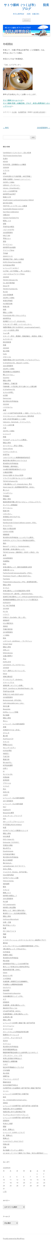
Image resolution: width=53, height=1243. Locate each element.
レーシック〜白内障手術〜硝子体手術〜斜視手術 (20, 1106)
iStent (5, 972)
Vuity (5, 354)
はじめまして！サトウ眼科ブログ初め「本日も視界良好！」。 (25, 1153)
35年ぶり (6, 650)
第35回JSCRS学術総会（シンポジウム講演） (18, 537)
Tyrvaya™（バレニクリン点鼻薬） (15, 440)
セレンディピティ (9, 747)
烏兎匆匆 (6, 777)
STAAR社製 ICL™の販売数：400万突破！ (17, 176)
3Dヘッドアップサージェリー (13, 821)
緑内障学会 (7, 318)
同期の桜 (6, 1144)
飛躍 (4, 934)
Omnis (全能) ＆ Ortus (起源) (13, 475)
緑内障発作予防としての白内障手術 (16, 964)
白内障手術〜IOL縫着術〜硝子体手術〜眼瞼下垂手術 (22, 1088)
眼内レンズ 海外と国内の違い (14, 910)
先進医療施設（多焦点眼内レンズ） (16, 1014)
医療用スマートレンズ (11, 1035)
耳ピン (5, 721)
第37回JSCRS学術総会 (10, 401)
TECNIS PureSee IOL (10, 289)
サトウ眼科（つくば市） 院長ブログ (26, 7)
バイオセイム (8, 407)
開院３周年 (7, 833)
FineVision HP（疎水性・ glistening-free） (18, 594)
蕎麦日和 (6, 759)
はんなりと (7, 987)
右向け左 (6, 792)
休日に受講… (7, 869)
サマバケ (6, 742)
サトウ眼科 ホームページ (12, 100)
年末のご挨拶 (8, 1123)
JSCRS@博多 (7, 750)
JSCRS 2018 (7, 662)
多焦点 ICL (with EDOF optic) (13, 694)
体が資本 (6, 1073)
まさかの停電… (8, 392)
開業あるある (8, 744)
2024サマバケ (8, 256)
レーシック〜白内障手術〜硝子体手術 (16, 1117)
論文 (4, 1097)
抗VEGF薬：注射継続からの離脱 (14, 164)
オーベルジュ (8, 508)
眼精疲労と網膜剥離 (10, 1061)
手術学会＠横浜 (8, 226)
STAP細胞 (6, 1070)
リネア (5, 1064)
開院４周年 (7, 718)
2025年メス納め (8, 182)
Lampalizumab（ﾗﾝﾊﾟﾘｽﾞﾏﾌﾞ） (14, 866)
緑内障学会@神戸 (9, 194)
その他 (14, 112)
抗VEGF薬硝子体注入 (10, 1085)
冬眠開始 (6, 561)
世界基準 (6, 780)
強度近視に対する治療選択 (12, 1109)
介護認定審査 (8, 472)
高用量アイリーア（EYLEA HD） (14, 321)
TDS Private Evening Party (12, 155)
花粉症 (5, 626)
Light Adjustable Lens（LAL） (14, 703)
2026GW (6, 167)
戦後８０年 (7, 197)
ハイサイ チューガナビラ (12, 1038)
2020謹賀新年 (43, 127)
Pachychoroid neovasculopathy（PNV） (18, 573)
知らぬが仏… (7, 762)
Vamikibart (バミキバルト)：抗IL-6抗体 (17, 152)
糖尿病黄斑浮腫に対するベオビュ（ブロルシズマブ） (22, 502)
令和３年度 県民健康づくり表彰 (14, 419)
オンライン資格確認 (10, 505)
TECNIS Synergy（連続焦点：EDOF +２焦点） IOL (21, 552)
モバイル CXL (8, 774)
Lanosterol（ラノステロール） (14, 665)
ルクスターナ (8, 339)
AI (3, 771)
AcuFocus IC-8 (8, 739)
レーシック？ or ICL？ (11, 268)
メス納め (6, 635)
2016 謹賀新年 (8, 898)
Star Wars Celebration (11, 212)
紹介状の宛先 (8, 203)
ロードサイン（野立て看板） (13, 446)
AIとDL (5, 611)
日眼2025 (6, 215)
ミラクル (6, 170)
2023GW (6, 348)
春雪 (4, 555)
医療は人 (6, 1138)
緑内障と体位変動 (9, 907)
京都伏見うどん (8, 570)
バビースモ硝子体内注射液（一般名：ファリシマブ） (22, 413)
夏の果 (5, 736)
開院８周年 (7, 443)
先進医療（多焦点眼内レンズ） (14, 1005)
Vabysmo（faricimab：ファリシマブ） (17, 422)
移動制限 (6, 534)
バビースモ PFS (8, 229)
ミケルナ (6, 786)
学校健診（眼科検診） (11, 466)
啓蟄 (4, 224)
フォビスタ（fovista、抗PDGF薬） (15, 872)
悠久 (4, 789)
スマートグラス (8, 682)
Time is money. (8, 881)
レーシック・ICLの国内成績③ (14, 724)
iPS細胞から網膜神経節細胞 (13, 984)
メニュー (26, 20)
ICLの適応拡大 (8, 623)
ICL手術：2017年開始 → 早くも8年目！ (17, 271)
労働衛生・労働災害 (10, 383)
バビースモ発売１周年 (11, 330)
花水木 (5, 1040)
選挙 (4, 241)
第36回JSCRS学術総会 (10, 463)
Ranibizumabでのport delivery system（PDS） (20, 522)
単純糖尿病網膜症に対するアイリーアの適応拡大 (20, 599)
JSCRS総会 (6, 952)
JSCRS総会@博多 (9, 265)
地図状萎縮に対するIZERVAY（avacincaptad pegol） (22, 327)
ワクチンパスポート (10, 451)
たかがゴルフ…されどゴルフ (13, 1141)
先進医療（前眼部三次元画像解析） (16, 981)
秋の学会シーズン (9, 925)
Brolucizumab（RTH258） (12, 700)
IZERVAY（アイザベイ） (11, 185)
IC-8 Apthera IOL (9, 389)
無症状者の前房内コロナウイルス (15, 460)
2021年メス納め (8, 431)
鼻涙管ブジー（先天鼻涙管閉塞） (15, 913)
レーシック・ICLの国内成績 (13, 804)
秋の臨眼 (6, 715)
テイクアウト (8, 525)
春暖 (4, 410)
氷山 (4, 659)
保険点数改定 (8, 676)
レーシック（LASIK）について (14, 1132)
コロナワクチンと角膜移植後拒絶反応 (16, 457)
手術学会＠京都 (8, 691)
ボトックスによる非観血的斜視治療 (16, 1032)
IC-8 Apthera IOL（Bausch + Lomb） (16, 363)
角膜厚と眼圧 (8, 955)
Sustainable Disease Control (13, 209)
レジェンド (7, 434)
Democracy (7, 398)
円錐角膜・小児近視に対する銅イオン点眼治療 (20, 386)
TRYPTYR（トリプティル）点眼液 (15, 206)
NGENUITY (7, 810)
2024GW (6, 277)
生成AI (5, 158)
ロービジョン (8, 244)
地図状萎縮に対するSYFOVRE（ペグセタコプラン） (21, 360)
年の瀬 (5, 901)
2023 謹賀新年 (8, 366)
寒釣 (4, 543)
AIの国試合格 (7, 303)
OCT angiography (9, 904)
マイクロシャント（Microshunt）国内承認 (18, 416)
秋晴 (4, 309)
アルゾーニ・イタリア (11, 1079)
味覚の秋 (6, 306)
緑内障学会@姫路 (9, 247)
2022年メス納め (8, 369)
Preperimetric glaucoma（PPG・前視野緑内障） (20, 582)
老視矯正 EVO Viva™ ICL (11, 517)
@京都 (5, 395)
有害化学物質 (8, 300)
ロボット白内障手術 (10, 191)
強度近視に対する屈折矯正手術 (14, 1112)
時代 (6, 127)
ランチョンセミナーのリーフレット (16, 1114)
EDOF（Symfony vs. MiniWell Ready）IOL (18, 688)
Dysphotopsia (8, 851)
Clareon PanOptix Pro (11, 218)
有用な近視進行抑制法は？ (12, 1058)
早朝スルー (7, 238)
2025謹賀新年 (8, 232)
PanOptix (6, 579)
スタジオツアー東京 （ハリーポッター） (17, 324)
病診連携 (6, 990)
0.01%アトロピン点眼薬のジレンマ (15, 830)
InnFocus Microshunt (11, 919)
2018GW (6, 668)
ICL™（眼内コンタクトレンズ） (14, 670)
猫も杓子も (7, 848)
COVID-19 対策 (8, 531)
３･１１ (6, 1091)
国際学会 (6, 1076)
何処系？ (6, 753)
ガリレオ (6, 733)
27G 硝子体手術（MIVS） (12, 1011)
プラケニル (7, 783)
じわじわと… (7, 514)
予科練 (5, 253)
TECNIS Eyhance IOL (10, 481)
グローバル (7, 357)
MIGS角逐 (6, 836)
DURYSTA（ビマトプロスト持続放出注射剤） (19, 540)
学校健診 (6, 496)
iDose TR (6, 286)
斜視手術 (6, 454)
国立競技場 (7, 342)
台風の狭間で (8, 656)
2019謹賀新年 (8, 632)
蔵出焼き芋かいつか (10, 1008)
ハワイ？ (6, 614)
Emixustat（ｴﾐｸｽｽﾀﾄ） (11, 842)
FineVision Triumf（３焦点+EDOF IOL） (17, 576)
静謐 (4, 437)
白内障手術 (22, 112)
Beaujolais (6, 709)
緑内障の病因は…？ (10, 895)
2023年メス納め (8, 298)
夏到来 (5, 943)
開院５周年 (7, 647)
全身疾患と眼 (8, 1017)
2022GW (6, 404)
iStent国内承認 (8, 875)
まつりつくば (8, 1029)
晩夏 (4, 928)
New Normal (7, 520)
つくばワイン (8, 493)
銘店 (4, 173)
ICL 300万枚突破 (9, 283)
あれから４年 (8, 975)
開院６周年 (7, 585)
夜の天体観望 (8, 860)
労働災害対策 (8, 629)
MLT (4, 807)
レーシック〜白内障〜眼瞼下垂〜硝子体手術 (19, 1023)
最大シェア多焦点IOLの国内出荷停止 (16, 966)
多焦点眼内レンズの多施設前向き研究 (16, 591)
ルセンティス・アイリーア (12, 816)
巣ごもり (6, 490)
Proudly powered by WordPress (13, 1238)
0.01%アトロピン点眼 (10, 878)
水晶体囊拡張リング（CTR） (13, 996)
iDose (5, 673)
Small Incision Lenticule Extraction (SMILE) (18, 200)
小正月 (5, 795)
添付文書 (6, 706)
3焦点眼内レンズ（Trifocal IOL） (14, 949)
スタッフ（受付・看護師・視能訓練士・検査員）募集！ (23, 336)
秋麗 (4, 827)
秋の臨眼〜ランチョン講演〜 (13, 1150)
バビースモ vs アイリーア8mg (14, 274)
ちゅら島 (6, 333)
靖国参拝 (6, 620)
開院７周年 (7, 499)
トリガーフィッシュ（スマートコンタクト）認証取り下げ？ (24, 940)
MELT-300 (6, 235)
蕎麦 (4, 937)
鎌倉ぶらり (7, 892)
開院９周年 (7, 380)
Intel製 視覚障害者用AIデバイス (14, 469)
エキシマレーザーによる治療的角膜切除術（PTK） (21, 946)
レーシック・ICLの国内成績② (14, 798)
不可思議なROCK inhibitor (12, 824)
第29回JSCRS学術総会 (10, 1046)
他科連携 (6, 884)
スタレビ (6, 890)
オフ (4, 999)
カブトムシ (7, 1043)
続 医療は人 (8, 1135)
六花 (4, 428)
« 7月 (5, 1191)
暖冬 (4, 887)
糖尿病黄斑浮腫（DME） (12, 969)
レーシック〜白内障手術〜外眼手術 (16, 1094)
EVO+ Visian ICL (8, 839)
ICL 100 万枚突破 (9, 605)
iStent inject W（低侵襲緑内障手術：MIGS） (19, 487)
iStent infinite (8, 448)
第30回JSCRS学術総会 (10, 958)
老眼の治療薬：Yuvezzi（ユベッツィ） (17, 179)
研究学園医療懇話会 (10, 1049)
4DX (4, 818)
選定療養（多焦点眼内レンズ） (14, 549)
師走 (4, 638)
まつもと (6, 588)
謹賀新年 (6, 1002)
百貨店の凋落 (8, 845)
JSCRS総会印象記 (9, 854)
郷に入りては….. (9, 374)
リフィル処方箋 (8, 425)
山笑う (5, 768)
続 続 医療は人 (9, 1129)
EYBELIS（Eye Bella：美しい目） (14, 617)
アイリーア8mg (8, 250)
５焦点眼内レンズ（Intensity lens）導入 (17, 484)
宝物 (4, 1147)
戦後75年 (6, 511)
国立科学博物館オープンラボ (13, 1067)
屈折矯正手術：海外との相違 (13, 259)
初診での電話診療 (9, 528)
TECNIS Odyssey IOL (10, 280)
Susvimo (6, 377)
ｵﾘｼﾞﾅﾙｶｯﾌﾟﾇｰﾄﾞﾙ (9, 931)
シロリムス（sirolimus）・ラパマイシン (17, 641)
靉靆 (4, 1126)
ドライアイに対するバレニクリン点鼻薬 (17, 478)
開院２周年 (7, 916)
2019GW (6, 608)
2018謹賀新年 (8, 697)
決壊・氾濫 (7, 922)
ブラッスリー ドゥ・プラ (12, 1055)
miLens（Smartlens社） (11, 188)
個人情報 (6, 351)
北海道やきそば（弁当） (12, 730)
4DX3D (5, 161)
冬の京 (5, 292)
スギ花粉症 (7, 978)
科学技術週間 (8, 765)
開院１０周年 (8, 312)
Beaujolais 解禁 (8, 813)
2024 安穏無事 (8, 295)
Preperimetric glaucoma (11, 993)
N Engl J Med (7, 644)
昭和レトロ (7, 221)
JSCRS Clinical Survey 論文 (12, 262)
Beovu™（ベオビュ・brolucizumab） (16, 546)
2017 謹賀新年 (8, 801)
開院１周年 (7, 1020)
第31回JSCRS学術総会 (10, 857)
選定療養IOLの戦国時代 (11, 372)
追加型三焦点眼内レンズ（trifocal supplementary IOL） (23, 596)
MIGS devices (8, 653)
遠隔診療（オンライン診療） (13, 685)
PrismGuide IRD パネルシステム (14, 315)
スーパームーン (8, 1026)
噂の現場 (6, 961)
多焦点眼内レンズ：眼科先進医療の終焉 (17, 567)
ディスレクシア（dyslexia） (13, 679)
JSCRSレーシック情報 (10, 712)
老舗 (4, 727)
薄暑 (4, 345)
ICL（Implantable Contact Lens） (15, 1100)
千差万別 (6, 756)
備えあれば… (7, 863)
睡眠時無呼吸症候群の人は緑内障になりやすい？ (20, 1052)
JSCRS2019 (6, 602)
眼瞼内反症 (7, 1082)
